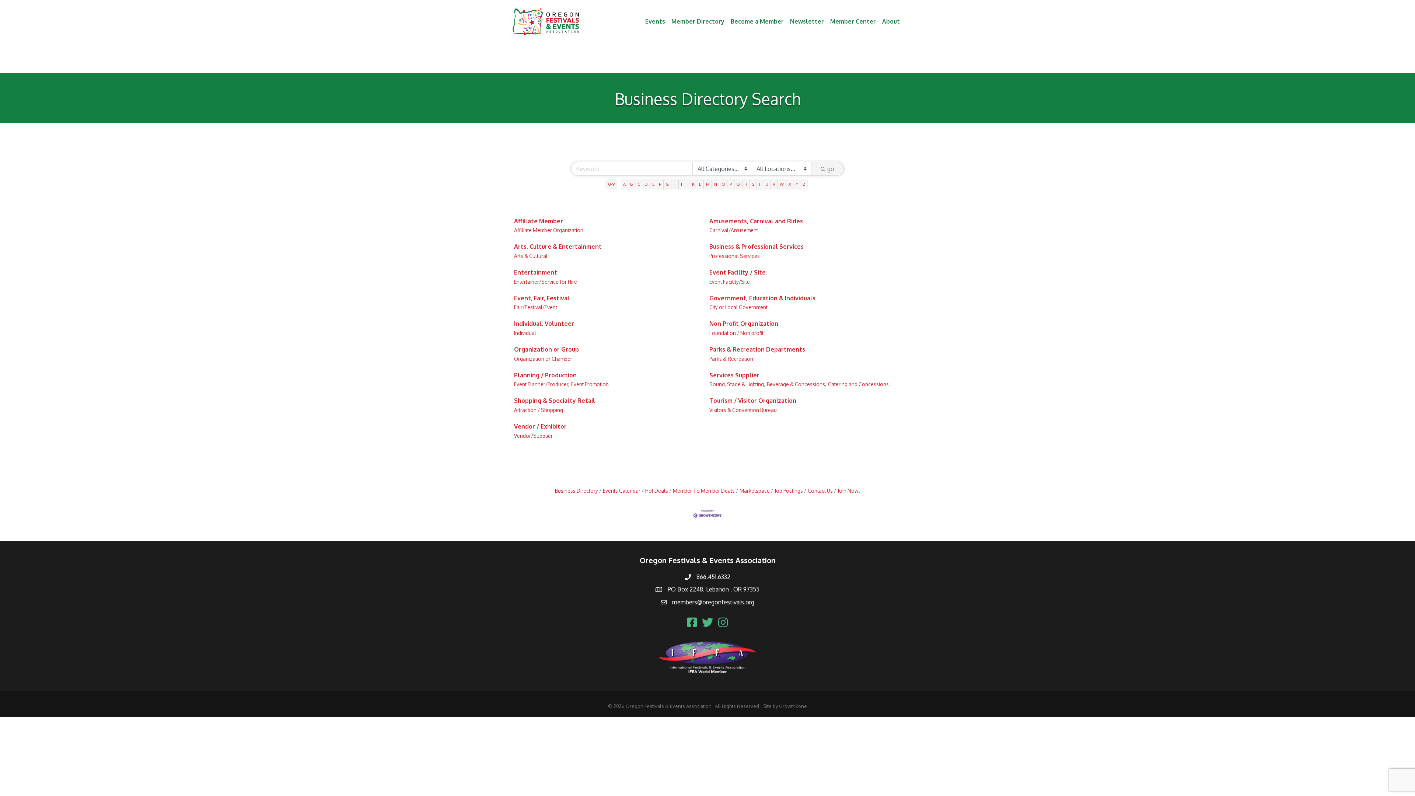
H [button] (675, 184)
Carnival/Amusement (733, 230)
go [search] (830, 168)
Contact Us (820, 491)
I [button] (681, 184)
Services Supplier (734, 375)
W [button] (782, 184)
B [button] (631, 184)
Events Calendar (621, 491)
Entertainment (535, 272)
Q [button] (738, 184)
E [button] (653, 184)
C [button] (638, 184)
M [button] (708, 184)
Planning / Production (545, 375)
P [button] (731, 184)
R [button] (745, 184)
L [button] (700, 184)
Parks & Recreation (731, 359)
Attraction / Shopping (538, 410)
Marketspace (755, 491)
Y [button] (797, 184)
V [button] (774, 184)
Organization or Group (546, 349)
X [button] (790, 184)
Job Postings (789, 491)
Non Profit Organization (743, 323)
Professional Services (734, 256)
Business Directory (576, 491)
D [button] (646, 184)
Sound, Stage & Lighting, (737, 384)
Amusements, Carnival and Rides (756, 221)
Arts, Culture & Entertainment (558, 246)
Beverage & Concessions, (796, 384)
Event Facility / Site (737, 272)
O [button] (723, 184)
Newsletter (807, 21)
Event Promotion (590, 384)
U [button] (766, 184)
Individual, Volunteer (544, 323)
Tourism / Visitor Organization (752, 400)
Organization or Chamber (543, 359)
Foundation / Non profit (736, 333)
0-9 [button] (611, 184)
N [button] (715, 184)
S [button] (753, 184)
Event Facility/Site (729, 282)
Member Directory (697, 21)
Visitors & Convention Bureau (743, 410)
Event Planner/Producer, (541, 384)
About (891, 21)
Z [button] (804, 184)
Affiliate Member (538, 221)
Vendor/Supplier (533, 436)
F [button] (660, 184)
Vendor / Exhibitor (540, 426)
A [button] (624, 184)
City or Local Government (738, 307)
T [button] (760, 184)
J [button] (687, 184)
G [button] (667, 184)
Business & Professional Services (756, 246)
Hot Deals (656, 491)
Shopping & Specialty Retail (554, 400)
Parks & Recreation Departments (757, 349)
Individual (525, 333)
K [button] (693, 184)
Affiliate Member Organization (548, 230)
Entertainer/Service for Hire (545, 282)
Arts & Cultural (531, 256)
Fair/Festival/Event (535, 307)
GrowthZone (793, 706)
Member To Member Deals (704, 491)
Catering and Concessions (858, 384)
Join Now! (849, 491)
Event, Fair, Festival (542, 298)
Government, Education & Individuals (762, 298)
